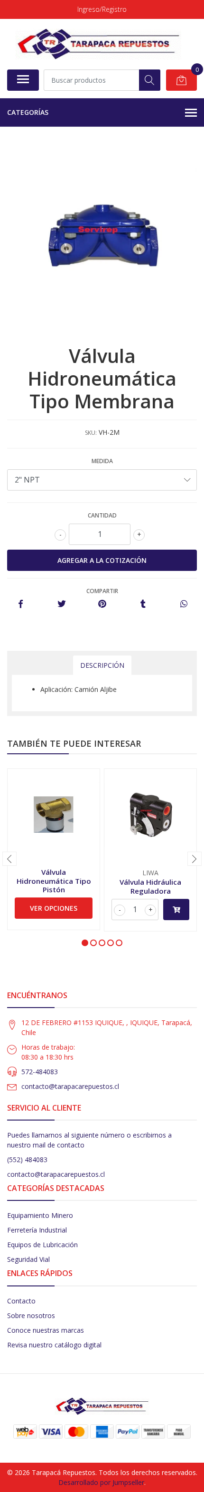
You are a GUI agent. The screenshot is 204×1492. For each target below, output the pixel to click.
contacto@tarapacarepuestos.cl (70, 1086)
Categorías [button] (27, 112)
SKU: (91, 433)
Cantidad (102, 515)
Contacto (21, 1300)
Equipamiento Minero (40, 1215)
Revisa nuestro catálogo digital (54, 1344)
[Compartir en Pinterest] (102, 604)
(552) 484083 (27, 1159)
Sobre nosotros (31, 1315)
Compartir (102, 591)
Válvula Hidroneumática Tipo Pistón (54, 880)
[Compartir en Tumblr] (143, 604)
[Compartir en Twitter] (61, 604)
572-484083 (39, 1071)
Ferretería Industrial (37, 1229)
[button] (85, 943)
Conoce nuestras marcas (45, 1330)
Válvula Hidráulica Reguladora (150, 886)
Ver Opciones (53, 908)
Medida (102, 461)
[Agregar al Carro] (176, 909)
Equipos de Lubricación (42, 1244)
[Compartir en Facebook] (21, 604)
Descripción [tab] (102, 665)
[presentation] (9, 859)
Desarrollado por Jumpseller (101, 1482)
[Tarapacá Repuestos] (98, 44)
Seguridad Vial (28, 1259)
